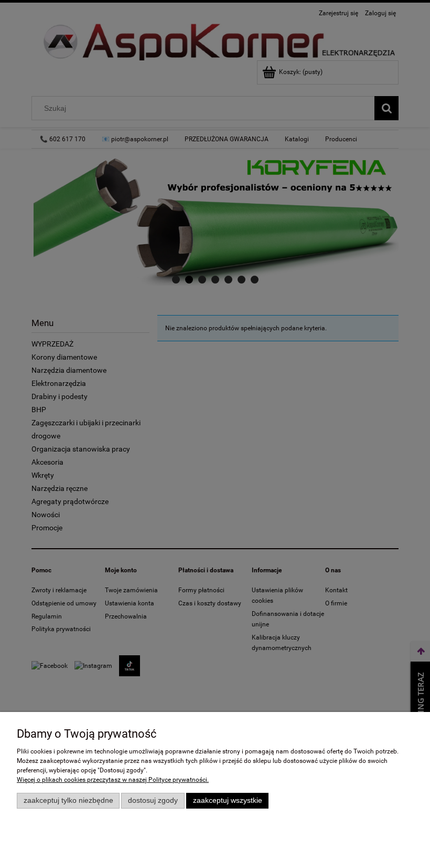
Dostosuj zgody (153, 800)
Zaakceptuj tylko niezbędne (68, 800)
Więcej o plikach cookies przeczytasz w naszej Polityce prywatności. (113, 779)
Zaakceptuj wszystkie (227, 800)
